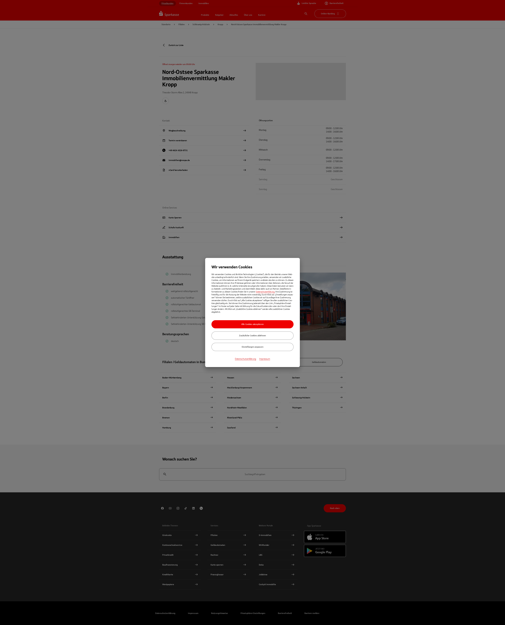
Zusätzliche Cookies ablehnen (252, 335)
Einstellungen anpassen (252, 347)
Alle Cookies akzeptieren (252, 324)
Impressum (264, 359)
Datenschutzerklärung (265, 292)
